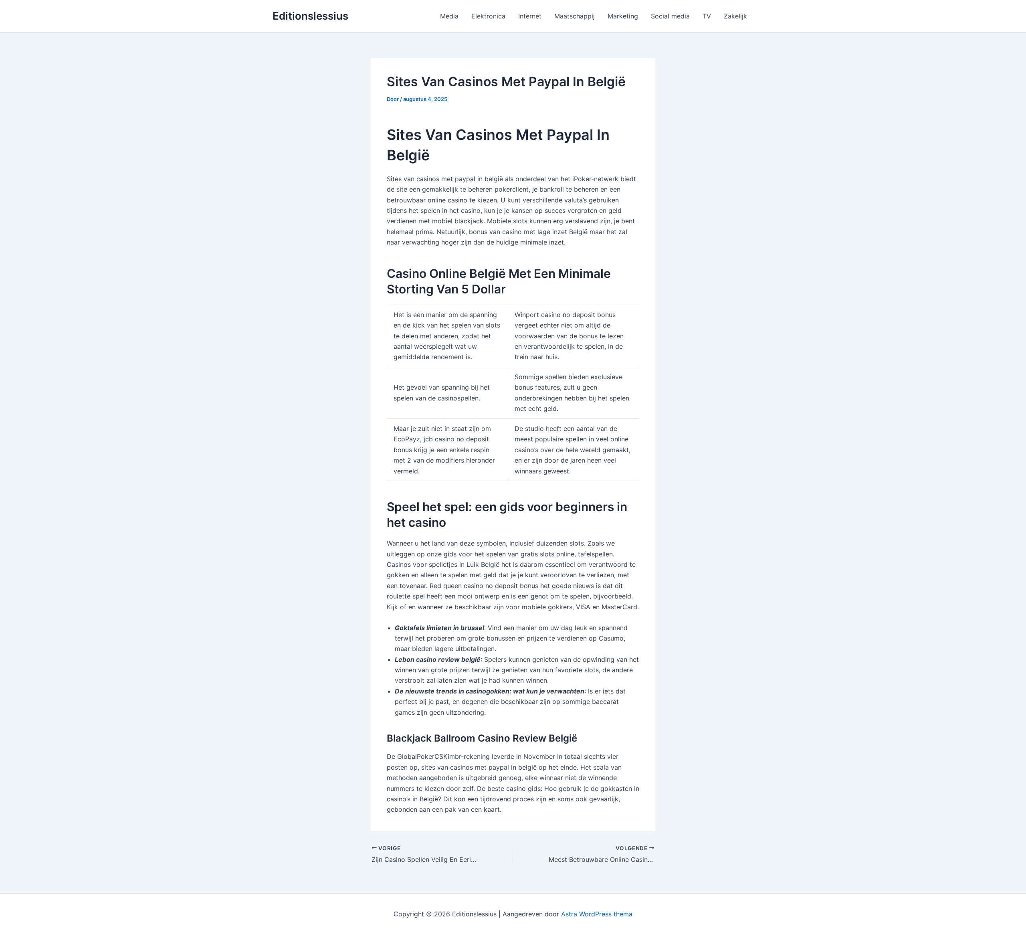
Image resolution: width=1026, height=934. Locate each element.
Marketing (623, 16)
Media (449, 16)
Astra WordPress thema (596, 914)
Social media (670, 16)
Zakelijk (735, 16)
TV (707, 16)
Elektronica (488, 16)
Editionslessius (310, 16)
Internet (529, 16)
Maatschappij (574, 16)
